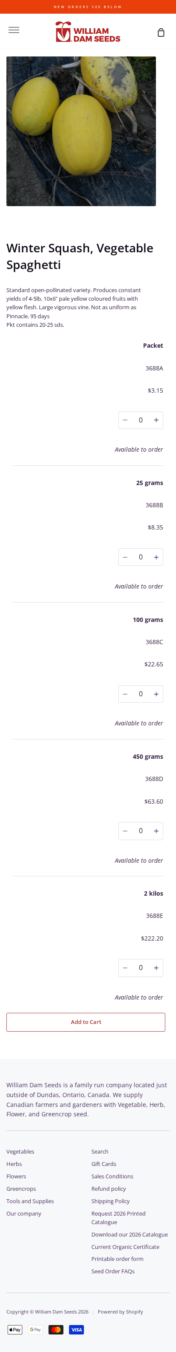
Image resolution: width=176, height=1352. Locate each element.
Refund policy (108, 1188)
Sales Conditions (112, 1176)
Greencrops (21, 1188)
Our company (23, 1213)
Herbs (14, 1164)
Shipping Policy (110, 1201)
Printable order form (117, 1259)
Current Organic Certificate (125, 1247)
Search (100, 1151)
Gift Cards (103, 1164)
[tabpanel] (88, 131)
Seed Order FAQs (113, 1271)
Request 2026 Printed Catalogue (118, 1218)
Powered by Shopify (120, 1311)
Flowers (16, 1176)
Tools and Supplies (30, 1201)
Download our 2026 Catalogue (129, 1234)
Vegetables (20, 1151)
